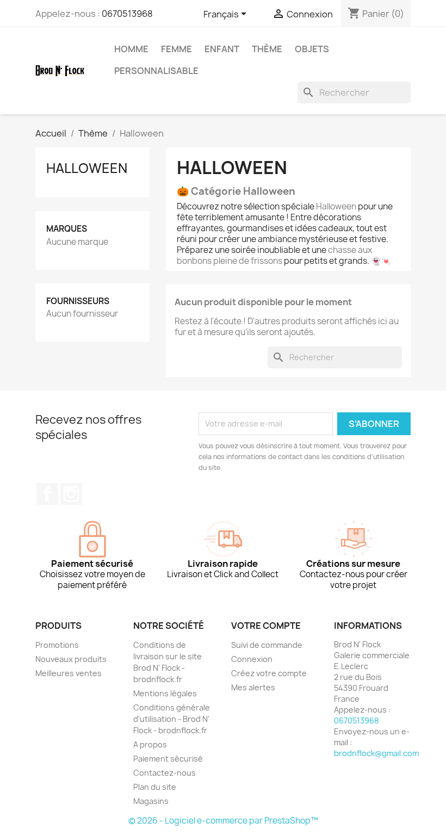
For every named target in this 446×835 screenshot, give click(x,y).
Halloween (86, 168)
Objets (312, 49)
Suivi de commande (266, 645)
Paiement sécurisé (168, 758)
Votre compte (266, 626)
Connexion (251, 659)
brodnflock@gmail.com (376, 753)
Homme (131, 49)
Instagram (71, 494)
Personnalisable (156, 71)
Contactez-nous (164, 773)
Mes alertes (253, 687)
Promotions (57, 645)
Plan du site (154, 787)
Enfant (222, 49)
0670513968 (127, 14)
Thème (267, 49)
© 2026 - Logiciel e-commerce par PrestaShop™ (223, 820)
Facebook (47, 494)
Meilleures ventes (68, 673)
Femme (176, 49)
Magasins (151, 801)
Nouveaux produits (71, 659)
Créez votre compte (269, 673)
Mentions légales (165, 693)
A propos (150, 744)
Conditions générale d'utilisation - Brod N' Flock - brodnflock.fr (171, 718)
